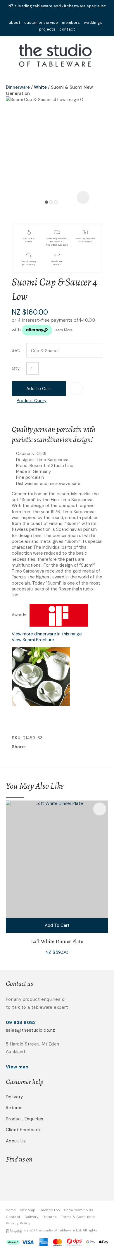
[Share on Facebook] (28, 747)
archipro (76, 1177)
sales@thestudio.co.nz (30, 1030)
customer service (41, 22)
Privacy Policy (18, 1223)
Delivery (14, 1097)
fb (57, 14)
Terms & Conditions (78, 1216)
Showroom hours (78, 1210)
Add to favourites (99, 809)
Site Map (27, 1210)
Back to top (49, 1210)
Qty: (16, 368)
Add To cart (57, 925)
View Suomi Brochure (33, 640)
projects (47, 29)
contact (67, 29)
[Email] (45, 747)
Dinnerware (18, 87)
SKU (16, 738)
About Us (16, 1141)
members (71, 22)
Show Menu (9, 54)
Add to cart (38, 389)
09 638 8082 (21, 1023)
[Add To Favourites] (76, 388)
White (40, 87)
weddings (93, 22)
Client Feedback (23, 1130)
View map (17, 1067)
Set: (16, 350)
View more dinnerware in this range (47, 634)
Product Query (31, 401)
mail (49, 14)
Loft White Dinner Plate (57, 941)
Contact (13, 1216)
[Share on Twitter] (36, 747)
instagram (64, 14)
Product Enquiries (25, 1119)
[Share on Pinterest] (54, 747)
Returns (14, 1108)
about (14, 22)
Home (11, 1210)
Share (18, 747)
